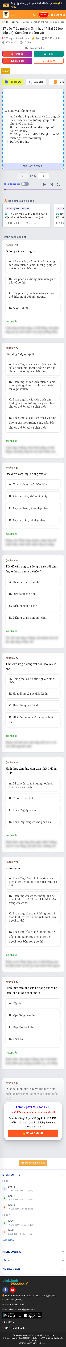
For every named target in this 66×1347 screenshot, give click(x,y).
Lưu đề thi (50, 61)
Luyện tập (38, 82)
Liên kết (7, 1322)
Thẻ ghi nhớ (15, 82)
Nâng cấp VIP (34, 1133)
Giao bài (19, 61)
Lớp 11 (5, 22)
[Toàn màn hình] (59, 184)
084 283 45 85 (17, 1304)
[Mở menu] (13, 14)
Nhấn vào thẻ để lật (33, 165)
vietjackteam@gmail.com (22, 1309)
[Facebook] (5, 1290)
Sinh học (15, 22)
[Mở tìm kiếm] (34, 14)
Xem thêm (8, 1240)
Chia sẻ (19, 54)
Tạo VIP (43, 15)
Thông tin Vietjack (14, 1328)
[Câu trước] (23, 176)
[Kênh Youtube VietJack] (13, 1290)
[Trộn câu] (51, 184)
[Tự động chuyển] (44, 184)
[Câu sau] (43, 176)
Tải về (50, 54)
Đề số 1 (5, 71)
